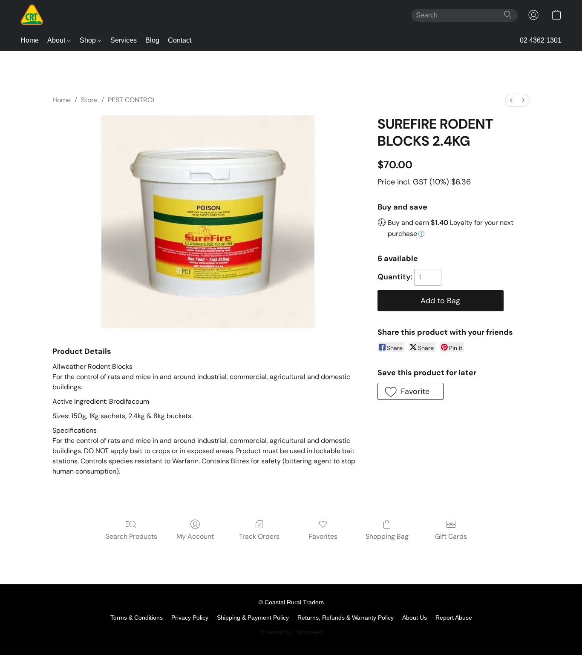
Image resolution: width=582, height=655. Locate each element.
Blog (152, 40)
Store (89, 99)
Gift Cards (451, 536)
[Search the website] (507, 14)
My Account (195, 536)
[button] (31, 15)
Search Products (131, 536)
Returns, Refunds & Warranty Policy (345, 617)
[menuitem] (511, 100)
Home (29, 40)
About (57, 40)
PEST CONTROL (132, 99)
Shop (89, 40)
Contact (179, 40)
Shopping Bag (387, 536)
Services (123, 40)
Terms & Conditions (136, 617)
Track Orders (259, 536)
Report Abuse (453, 617)
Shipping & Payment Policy (253, 617)
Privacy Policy (189, 617)
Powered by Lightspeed (291, 632)
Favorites (323, 536)
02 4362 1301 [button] (541, 40)
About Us (414, 617)
